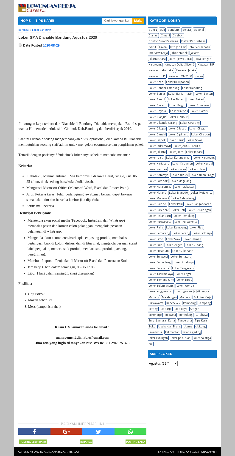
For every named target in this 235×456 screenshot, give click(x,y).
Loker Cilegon (198, 128)
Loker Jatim (176, 152)
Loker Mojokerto (202, 193)
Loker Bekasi (195, 99)
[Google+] (66, 431)
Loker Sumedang (160, 262)
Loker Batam (176, 99)
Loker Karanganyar (178, 157)
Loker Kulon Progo (202, 175)
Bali (162, 30)
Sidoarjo (166, 309)
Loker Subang (194, 245)
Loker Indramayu (160, 146)
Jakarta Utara (157, 59)
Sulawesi (170, 315)
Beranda (86, 441)
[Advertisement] (82, 84)
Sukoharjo (155, 315)
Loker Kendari (158, 169)
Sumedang (186, 315)
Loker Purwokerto (186, 222)
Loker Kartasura (159, 163)
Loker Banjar (157, 94)
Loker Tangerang (183, 268)
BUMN (153, 30)
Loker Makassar (184, 187)
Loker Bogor (177, 105)
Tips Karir (201, 320)
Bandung (173, 30)
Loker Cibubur (178, 117)
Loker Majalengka (160, 187)
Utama (188, 326)
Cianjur (153, 35)
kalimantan (172, 332)
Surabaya (202, 315)
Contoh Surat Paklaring (163, 41)
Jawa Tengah (203, 59)
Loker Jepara (194, 152)
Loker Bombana (199, 105)
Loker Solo (155, 245)
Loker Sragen (173, 245)
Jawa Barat (185, 59)
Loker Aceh (156, 82)
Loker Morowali (159, 198)
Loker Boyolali (158, 111)
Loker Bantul (157, 99)
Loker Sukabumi (159, 251)
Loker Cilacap (177, 128)
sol (151, 344)
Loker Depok (157, 140)
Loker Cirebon (200, 134)
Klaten (199, 76)
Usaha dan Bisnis (169, 326)
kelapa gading (191, 332)
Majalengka (169, 297)
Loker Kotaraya (158, 175)
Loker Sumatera (181, 256)
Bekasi (186, 30)
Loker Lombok (158, 181)
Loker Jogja (156, 157)
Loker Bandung (192, 88)
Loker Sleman (192, 239)
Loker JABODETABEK (187, 146)
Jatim (172, 59)
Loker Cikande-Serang (163, 123)
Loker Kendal (204, 163)
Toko (152, 326)
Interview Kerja (158, 53)
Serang (153, 309)
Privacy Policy (188, 451)
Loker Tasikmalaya (161, 274)
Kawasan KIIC (157, 76)
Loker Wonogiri (186, 286)
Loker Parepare (159, 210)
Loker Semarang (159, 233)
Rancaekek (173, 303)
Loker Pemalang (184, 216)
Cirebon (178, 35)
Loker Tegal (183, 274)
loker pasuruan (180, 338)
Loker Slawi (173, 239)
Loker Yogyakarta (160, 291)
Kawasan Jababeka (161, 70)
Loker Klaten (178, 169)
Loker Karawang (204, 157)
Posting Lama (135, 441)
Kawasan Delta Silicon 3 (180, 64)
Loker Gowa (194, 140)
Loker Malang (157, 193)
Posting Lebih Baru (33, 441)
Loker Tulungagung (161, 286)
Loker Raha (156, 227)
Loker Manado (178, 193)
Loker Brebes (179, 111)
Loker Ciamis (199, 111)
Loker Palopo (157, 204)
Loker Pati (178, 210)
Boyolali (199, 30)
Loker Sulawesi (158, 256)
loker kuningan (158, 338)
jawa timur (155, 332)
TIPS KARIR (44, 20)
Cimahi (165, 35)
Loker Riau (196, 227)
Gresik (163, 47)
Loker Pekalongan (199, 210)
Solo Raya (181, 309)
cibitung (200, 326)
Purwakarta (156, 303)
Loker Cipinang (178, 134)
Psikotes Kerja (202, 297)
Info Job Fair (178, 47)
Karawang (155, 64)
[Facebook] (34, 431)
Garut (152, 47)
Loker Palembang (183, 198)
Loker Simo (156, 239)
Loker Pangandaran (198, 204)
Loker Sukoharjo (182, 251)
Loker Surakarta (159, 268)
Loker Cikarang (190, 123)
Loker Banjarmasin (180, 94)
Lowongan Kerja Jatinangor (191, 291)
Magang (154, 297)
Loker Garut (176, 140)
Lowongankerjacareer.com (60, 451)
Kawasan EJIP (206, 64)
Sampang (205, 303)
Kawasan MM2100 (180, 76)
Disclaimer (209, 451)
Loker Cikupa (157, 128)
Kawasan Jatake (186, 70)
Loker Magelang (181, 181)
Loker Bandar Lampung (164, 88)
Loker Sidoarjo (202, 233)
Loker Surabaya (183, 262)
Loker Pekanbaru (160, 216)
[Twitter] (98, 431)
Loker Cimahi (157, 134)
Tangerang (185, 320)
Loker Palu (176, 204)
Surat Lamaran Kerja (162, 320)
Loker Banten (204, 94)
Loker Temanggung (161, 280)
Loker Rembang (176, 227)
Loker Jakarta (157, 152)
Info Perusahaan (199, 47)
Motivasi (185, 297)
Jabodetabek (179, 53)
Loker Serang (181, 233)
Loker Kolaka (197, 169)
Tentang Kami (166, 451)
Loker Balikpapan (177, 82)
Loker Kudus (179, 175)
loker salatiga (202, 338)
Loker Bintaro (157, 105)
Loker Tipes (184, 280)
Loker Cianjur (157, 117)
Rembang (189, 303)
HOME (26, 20)
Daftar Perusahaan (193, 41)
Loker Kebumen (182, 163)
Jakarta (194, 53)
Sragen (194, 309)
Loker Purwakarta (160, 222)
